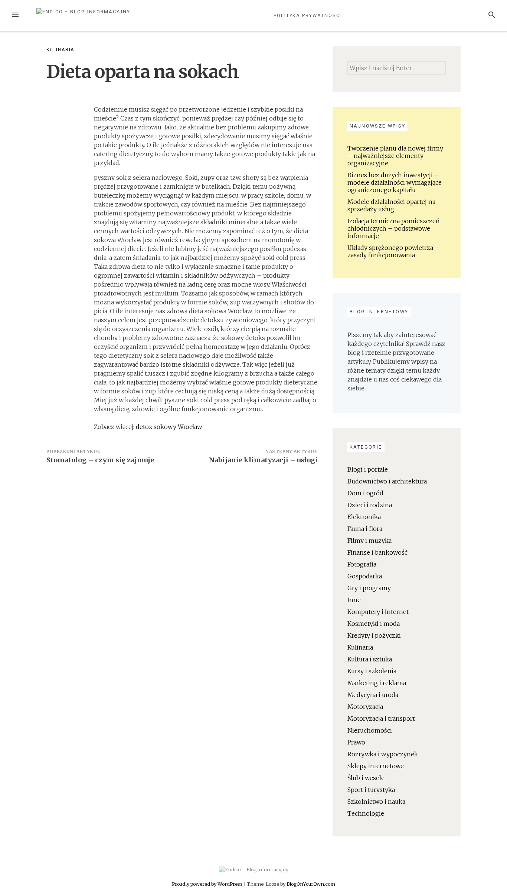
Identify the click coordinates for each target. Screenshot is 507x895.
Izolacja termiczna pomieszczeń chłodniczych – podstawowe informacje (393, 228)
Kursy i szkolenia (371, 671)
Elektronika (364, 517)
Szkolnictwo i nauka (376, 801)
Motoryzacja (365, 706)
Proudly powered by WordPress (208, 884)
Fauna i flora (364, 528)
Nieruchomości (369, 730)
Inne (354, 600)
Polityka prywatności (307, 15)
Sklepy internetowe (375, 766)
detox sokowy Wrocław (169, 426)
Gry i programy (369, 588)
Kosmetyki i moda (373, 623)
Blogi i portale (367, 469)
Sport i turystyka (371, 789)
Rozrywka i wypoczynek (382, 754)
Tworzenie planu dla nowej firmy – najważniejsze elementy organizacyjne (395, 156)
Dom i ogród (365, 493)
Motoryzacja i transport (381, 718)
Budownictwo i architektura (387, 481)
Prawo (356, 742)
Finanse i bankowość (377, 552)
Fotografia (361, 564)
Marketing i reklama (376, 683)
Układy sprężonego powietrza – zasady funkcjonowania (393, 251)
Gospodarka (364, 576)
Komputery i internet (378, 611)
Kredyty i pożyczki (374, 635)
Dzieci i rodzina (369, 505)
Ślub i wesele (366, 778)
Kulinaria (60, 49)
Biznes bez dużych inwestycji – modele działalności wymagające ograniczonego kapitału (394, 182)
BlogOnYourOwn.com (311, 884)
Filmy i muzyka (369, 540)
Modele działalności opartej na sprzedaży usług (391, 205)
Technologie (365, 813)
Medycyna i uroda (372, 695)
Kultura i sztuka (369, 659)
